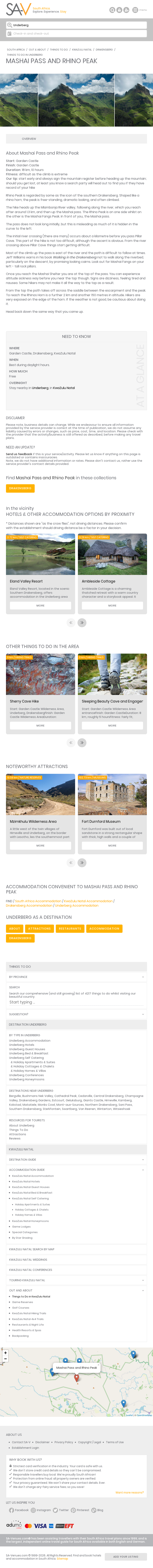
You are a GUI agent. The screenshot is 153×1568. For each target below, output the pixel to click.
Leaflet (129, 1415)
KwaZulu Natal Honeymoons (30, 1221)
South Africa (16, 49)
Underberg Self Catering (26, 1058)
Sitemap (62, 1559)
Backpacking (20, 1336)
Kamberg (125, 1100)
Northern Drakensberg (101, 1105)
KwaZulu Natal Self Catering (30, 1198)
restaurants (70, 929)
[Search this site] (112, 10)
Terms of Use (115, 1442)
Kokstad (15, 1105)
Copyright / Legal (89, 1442)
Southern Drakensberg (25, 1109)
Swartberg (69, 1109)
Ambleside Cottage (98, 581)
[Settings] (126, 10)
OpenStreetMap (144, 1415)
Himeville (111, 1100)
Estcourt (58, 1100)
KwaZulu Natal (82, 49)
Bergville (15, 1096)
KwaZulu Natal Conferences (30, 1270)
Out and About (20, 1290)
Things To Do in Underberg (25, 55)
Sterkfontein (52, 1109)
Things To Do (59, 49)
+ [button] (5, 1352)
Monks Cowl (46, 1105)
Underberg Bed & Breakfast (28, 1053)
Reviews (15, 1138)
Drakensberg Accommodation (29, 905)
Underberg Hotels (21, 1045)
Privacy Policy (64, 1442)
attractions (39, 929)
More (40, 605)
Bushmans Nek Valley (37, 1096)
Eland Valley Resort (26, 581)
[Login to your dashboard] (119, 10)
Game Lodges (21, 1227)
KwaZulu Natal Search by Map (31, 1249)
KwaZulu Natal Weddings (28, 1259)
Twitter (64, 1510)
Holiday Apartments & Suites (34, 1062)
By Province (18, 977)
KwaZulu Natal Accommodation (88, 901)
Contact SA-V (21, 1442)
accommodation (104, 929)
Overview (29, 139)
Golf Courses (20, 1308)
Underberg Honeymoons (26, 1079)
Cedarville (85, 1096)
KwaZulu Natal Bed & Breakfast (32, 1193)
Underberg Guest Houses (27, 1049)
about (14, 929)
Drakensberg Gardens (35, 1100)
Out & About (37, 49)
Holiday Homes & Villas (30, 1071)
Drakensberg (104, 49)
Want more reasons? (130, 1493)
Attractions (17, 1134)
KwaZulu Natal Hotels (26, 1181)
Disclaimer (42, 1442)
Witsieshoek (121, 1109)
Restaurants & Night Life (28, 1325)
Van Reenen (87, 1109)
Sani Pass (125, 1105)
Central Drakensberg (109, 1096)
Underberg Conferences (26, 1075)
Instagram (44, 1510)
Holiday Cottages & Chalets (34, 1066)
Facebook (22, 1510)
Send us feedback (19, 454)
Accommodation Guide (27, 1170)
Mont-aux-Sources (70, 1105)
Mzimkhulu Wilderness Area (33, 821)
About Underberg (21, 1125)
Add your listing (125, 1556)
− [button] (5, 1358)
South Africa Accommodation (38, 901)
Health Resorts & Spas (26, 1330)
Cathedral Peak (65, 1096)
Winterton (104, 1109)
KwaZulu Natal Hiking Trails (29, 1313)
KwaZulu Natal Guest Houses (31, 1187)
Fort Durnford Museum (101, 821)
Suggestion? (18, 1014)
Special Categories (25, 1232)
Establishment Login (25, 1448)
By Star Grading (22, 1238)
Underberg (40, 388)
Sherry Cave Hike (24, 701)
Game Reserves (22, 1302)
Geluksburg (74, 1100)
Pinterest (83, 1510)
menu (135, 10)
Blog (100, 1510)
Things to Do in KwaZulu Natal (31, 1296)
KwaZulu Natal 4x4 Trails (28, 1319)
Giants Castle (93, 1100)
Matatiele (29, 1105)
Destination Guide (22, 1159)
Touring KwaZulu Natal (27, 1280)
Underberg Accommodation (76, 905)
